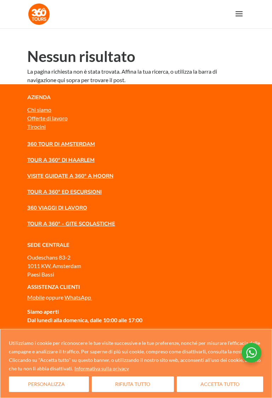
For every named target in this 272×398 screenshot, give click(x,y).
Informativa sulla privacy (101, 368)
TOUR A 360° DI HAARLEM (61, 160)
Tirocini (36, 126)
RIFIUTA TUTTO (132, 384)
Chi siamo (39, 109)
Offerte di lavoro (47, 118)
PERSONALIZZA (46, 384)
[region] (136, 363)
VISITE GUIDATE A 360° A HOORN (70, 176)
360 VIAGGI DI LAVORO (57, 207)
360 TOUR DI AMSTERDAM (61, 144)
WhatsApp (78, 297)
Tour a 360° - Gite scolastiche (71, 223)
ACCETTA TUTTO (219, 384)
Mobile (36, 297)
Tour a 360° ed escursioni (64, 191)
